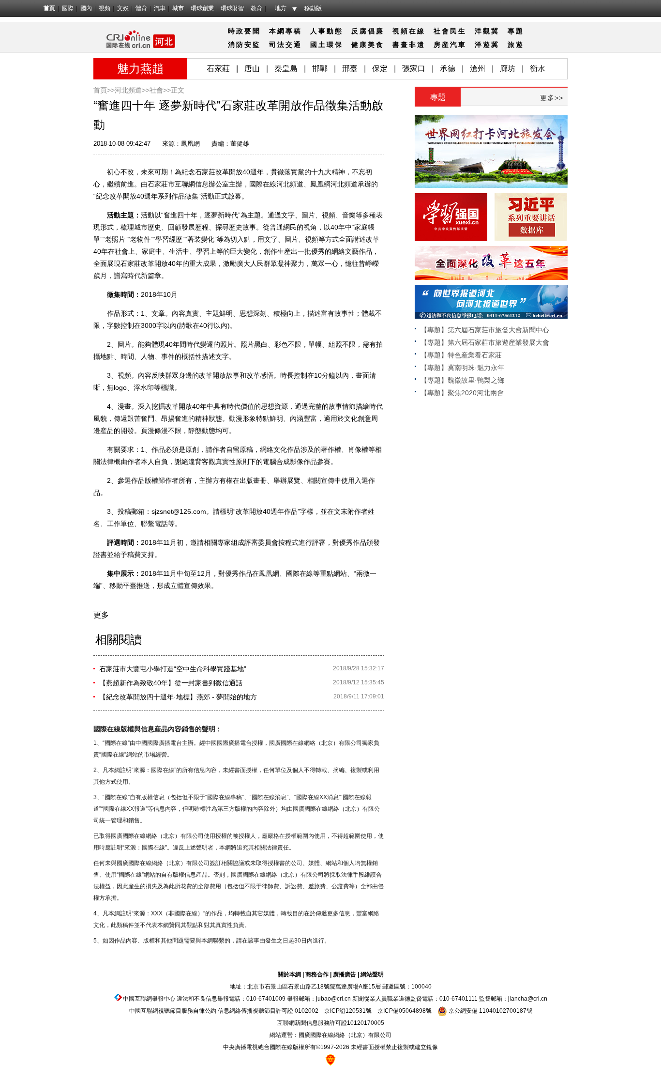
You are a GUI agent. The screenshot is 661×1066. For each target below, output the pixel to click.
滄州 (477, 68)
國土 (318, 44)
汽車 (159, 8)
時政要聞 (244, 31)
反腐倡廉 (367, 31)
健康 (359, 44)
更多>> (551, 97)
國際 (68, 8)
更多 (101, 615)
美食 (376, 44)
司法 (277, 44)
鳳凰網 (190, 143)
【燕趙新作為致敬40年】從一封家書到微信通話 (170, 683)
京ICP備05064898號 (404, 1010)
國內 (86, 8)
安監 (252, 44)
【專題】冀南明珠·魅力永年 (462, 367)
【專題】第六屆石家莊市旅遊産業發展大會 (485, 342)
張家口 (413, 68)
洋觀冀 (487, 31)
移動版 (313, 8)
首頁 (49, 8)
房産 (442, 44)
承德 (447, 68)
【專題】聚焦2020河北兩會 (462, 393)
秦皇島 (286, 68)
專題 (516, 31)
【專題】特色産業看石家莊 (461, 355)
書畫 (400, 44)
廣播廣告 (344, 974)
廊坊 (507, 68)
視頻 (104, 8)
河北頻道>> (132, 90)
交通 (293, 44)
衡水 (537, 68)
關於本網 (289, 974)
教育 (256, 8)
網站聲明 (372, 974)
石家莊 (218, 68)
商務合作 (317, 974)
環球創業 (202, 8)
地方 (280, 8)
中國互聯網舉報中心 (149, 998)
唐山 (252, 68)
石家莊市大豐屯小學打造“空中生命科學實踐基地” (172, 669)
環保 (335, 44)
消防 (236, 44)
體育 (141, 8)
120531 (356, 1010)
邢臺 (350, 68)
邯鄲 (320, 68)
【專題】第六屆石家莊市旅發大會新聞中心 (485, 330)
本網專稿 (285, 31)
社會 (442, 31)
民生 (458, 31)
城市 (178, 8)
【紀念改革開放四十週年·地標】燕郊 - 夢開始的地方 (178, 697)
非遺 (417, 44)
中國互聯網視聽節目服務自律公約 (172, 1010)
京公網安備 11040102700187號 (489, 1010)
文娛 (123, 8)
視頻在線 (408, 31)
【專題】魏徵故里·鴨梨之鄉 (462, 380)
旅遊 (516, 44)
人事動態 (326, 31)
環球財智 (232, 8)
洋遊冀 (487, 44)
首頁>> (104, 90)
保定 (380, 68)
